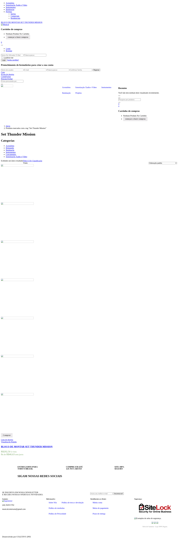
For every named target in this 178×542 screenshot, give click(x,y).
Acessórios (10, 3)
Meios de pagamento (100, 508)
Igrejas (13, 14)
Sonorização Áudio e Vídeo (16, 5)
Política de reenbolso (57, 508)
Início (8, 126)
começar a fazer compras (18, 37)
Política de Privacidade (57, 514)
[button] (1, 42)
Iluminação (10, 9)
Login (8, 49)
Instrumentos (11, 7)
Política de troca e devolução (73, 503)
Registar (9, 51)
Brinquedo (10, 148)
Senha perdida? (13, 60)
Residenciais (15, 18)
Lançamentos (11, 154)
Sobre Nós (53, 503)
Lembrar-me (8, 58)
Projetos (9, 12)
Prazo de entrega (99, 514)
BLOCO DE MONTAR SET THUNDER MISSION (21, 22)
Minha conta (97, 503)
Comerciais (15, 16)
